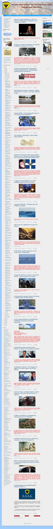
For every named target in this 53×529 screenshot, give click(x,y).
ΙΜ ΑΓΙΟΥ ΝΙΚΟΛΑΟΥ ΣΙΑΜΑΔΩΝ (7, 393)
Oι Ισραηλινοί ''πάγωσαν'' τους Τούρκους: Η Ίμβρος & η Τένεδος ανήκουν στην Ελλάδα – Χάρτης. (25, 368)
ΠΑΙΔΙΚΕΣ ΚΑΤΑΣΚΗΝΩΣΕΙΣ (8, 430)
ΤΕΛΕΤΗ (5, 473)
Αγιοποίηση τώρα (7, 216)
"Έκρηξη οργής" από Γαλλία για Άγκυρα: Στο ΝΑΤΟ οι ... (8, 188)
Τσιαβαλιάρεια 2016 (6, 477)
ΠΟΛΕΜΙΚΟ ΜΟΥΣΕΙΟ (7, 440)
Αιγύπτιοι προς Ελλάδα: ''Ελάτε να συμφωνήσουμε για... (8, 218)
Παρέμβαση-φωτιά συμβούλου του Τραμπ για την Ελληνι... (8, 212)
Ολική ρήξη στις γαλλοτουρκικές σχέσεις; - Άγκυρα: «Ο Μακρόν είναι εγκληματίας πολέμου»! (27, 348)
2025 (5, 66)
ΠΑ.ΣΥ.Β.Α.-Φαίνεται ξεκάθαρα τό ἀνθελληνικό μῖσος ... (8, 147)
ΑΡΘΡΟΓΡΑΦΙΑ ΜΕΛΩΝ (7, 340)
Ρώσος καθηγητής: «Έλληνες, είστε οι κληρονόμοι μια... (7, 251)
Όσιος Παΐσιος (6, 429)
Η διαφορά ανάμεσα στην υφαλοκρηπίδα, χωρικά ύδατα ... (8, 199)
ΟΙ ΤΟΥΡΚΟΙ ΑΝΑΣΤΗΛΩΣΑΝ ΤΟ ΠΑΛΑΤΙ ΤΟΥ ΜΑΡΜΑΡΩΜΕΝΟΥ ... (8, 171)
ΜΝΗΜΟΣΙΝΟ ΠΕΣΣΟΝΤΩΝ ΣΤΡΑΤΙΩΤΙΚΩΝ (8, 419)
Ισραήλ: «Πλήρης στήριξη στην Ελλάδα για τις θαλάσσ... (8, 174)
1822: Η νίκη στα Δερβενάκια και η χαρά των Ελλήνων (8, 106)
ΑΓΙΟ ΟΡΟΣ (5, 332)
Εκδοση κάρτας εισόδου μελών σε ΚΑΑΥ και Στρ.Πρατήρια (7, 20)
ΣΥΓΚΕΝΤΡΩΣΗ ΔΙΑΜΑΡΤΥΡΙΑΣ (6, 461)
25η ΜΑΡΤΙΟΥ (6, 329)
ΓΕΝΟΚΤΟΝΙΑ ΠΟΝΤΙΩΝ (7, 354)
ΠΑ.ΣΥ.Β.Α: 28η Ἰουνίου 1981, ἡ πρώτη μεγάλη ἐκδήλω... (8, 98)
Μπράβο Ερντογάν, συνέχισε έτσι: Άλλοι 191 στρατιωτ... (8, 246)
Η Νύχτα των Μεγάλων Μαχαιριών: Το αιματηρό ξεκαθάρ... (8, 84)
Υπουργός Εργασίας (6, 478)
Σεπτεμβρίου (6, 76)
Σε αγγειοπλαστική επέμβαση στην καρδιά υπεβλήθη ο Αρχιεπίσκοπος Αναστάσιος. (25, 181)
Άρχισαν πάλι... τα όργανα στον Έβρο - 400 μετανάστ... (8, 223)
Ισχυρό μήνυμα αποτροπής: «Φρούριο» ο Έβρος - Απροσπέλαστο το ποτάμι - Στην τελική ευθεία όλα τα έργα (27, 92)
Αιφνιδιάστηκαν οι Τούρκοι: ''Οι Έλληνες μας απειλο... (8, 288)
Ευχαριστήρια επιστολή (7, 383)
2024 (5, 67)
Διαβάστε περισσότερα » (17, 39)
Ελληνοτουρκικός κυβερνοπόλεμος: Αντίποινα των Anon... (8, 271)
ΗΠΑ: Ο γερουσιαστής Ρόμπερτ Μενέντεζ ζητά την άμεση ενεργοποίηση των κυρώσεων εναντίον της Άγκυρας (26, 462)
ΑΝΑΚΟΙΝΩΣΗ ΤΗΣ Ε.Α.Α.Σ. (7, 197)
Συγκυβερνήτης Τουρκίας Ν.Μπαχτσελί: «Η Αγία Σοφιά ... (8, 204)
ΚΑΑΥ (5, 397)
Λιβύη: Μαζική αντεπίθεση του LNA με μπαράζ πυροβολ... (8, 311)
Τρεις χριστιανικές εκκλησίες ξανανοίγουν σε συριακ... (8, 248)
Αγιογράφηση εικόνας (7, 333)
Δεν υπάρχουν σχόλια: (29, 87)
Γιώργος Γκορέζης (6, 355)
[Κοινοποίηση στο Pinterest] (36, 41)
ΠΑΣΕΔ (5, 437)
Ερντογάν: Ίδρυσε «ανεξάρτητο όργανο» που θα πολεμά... (8, 123)
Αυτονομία (5, 342)
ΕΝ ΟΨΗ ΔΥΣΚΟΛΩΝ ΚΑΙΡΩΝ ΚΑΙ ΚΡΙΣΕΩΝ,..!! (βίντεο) (8, 268)
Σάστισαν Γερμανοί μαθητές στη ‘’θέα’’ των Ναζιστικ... (8, 82)
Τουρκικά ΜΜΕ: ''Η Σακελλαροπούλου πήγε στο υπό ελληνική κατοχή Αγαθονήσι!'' (26, 113)
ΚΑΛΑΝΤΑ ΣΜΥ (6, 398)
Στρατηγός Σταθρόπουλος (7, 455)
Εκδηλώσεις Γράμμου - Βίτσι (7, 370)
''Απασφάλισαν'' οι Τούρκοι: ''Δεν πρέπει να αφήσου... (8, 226)
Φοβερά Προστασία (6, 480)
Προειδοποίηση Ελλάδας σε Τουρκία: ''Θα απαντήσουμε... (8, 308)
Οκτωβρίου (6, 75)
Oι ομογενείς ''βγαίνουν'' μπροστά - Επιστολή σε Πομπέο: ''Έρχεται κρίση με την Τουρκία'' (26, 275)
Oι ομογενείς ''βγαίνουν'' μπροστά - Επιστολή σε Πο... (8, 111)
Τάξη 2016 (5, 471)
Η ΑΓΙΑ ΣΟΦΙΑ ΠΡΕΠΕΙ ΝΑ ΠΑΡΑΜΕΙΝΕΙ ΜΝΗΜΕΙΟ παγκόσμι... (8, 116)
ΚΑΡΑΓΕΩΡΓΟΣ (6, 400)
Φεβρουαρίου (7, 316)
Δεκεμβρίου (6, 73)
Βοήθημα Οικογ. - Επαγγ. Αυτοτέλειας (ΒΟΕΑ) (7, 25)
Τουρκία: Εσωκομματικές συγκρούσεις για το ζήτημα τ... (8, 238)
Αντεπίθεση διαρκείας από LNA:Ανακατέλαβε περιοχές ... (8, 231)
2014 (5, 324)
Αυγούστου (6, 77)
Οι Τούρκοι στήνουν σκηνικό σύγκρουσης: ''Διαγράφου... (8, 283)
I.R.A (4, 485)
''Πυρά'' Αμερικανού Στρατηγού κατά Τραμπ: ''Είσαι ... (7, 161)
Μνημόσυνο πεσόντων (7, 420)
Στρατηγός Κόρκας (6, 454)
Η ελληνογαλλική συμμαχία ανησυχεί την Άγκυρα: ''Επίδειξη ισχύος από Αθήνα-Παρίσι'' (27, 297)
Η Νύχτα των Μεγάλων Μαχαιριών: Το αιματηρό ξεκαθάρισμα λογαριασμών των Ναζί (27, 45)
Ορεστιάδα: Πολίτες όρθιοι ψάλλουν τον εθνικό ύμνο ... (8, 214)
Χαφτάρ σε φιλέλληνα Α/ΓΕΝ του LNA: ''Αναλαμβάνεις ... (8, 207)
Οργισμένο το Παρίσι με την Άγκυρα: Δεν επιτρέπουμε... (8, 202)
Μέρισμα (5, 416)
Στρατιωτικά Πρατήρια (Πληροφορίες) (7, 27)
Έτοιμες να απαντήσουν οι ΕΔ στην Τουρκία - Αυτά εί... (8, 301)
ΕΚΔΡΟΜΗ (5, 373)
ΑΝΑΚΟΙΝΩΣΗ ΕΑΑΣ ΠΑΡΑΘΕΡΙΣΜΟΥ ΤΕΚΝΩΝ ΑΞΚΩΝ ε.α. (25, 486)
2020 (5, 72)
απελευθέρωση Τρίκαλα (7, 337)
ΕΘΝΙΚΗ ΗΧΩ (6, 368)
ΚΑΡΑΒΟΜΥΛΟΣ (6, 399)
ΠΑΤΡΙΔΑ (5, 439)
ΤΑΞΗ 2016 (5, 470)
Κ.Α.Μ (5, 396)
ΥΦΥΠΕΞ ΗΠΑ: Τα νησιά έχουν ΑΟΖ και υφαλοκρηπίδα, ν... (8, 296)
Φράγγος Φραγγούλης (7, 482)
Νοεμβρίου (6, 74)
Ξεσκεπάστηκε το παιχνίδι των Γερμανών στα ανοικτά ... (8, 138)
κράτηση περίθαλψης (7, 410)
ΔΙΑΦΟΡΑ (5, 359)
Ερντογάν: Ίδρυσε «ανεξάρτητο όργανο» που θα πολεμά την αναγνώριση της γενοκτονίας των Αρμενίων (26, 393)
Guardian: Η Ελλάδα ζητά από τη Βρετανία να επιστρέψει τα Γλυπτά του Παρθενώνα (26, 439)
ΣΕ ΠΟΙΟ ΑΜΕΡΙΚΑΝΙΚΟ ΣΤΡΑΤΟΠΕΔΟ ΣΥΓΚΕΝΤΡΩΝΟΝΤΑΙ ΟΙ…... (8, 87)
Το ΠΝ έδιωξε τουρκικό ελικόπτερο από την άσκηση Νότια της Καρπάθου (25, 251)
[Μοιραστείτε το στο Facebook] (35, 41)
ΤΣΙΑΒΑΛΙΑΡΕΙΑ (6, 476)
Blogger (30, 523)
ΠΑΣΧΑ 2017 (5, 438)
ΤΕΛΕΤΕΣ (5, 472)
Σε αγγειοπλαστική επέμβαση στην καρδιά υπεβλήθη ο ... (8, 101)
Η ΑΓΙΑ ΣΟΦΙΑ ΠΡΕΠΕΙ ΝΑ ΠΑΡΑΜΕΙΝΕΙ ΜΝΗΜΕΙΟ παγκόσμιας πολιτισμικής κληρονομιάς (26, 321)
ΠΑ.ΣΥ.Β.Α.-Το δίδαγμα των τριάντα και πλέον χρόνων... (8, 291)
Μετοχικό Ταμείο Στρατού (7, 58)
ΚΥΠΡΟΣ (5, 411)
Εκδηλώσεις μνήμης (6, 372)
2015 (5, 323)
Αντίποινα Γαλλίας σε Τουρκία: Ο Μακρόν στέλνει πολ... (7, 154)
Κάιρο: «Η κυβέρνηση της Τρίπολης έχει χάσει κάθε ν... (8, 169)
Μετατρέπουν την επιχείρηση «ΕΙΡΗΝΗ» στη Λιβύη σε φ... (8, 159)
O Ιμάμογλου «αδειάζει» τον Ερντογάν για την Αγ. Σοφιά (8, 221)
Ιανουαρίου (6, 317)
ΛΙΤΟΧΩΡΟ (5, 414)
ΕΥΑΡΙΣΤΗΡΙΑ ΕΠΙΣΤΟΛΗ (7, 381)
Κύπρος (5, 412)
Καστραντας (5, 401)
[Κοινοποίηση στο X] (35, 344)
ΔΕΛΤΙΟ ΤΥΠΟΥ (6, 358)
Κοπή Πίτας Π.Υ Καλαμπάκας (6, 409)
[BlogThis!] (34, 41)
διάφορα (5, 360)
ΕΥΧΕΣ (5, 384)
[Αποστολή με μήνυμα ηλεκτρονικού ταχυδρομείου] (33, 41)
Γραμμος (5, 356)
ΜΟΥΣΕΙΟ (5, 421)
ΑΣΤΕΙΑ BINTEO (6, 341)
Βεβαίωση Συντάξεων (7, 345)
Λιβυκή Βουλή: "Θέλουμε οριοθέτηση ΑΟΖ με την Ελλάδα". (8, 241)
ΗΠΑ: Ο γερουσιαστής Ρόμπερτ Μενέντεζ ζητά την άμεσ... (8, 131)
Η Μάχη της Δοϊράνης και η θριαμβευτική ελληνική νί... (8, 126)
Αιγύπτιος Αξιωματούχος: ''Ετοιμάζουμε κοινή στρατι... (8, 306)
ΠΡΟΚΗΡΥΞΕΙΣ (6, 443)
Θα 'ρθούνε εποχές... (7, 149)
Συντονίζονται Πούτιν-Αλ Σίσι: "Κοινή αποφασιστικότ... (8, 256)
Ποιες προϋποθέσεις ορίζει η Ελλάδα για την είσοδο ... (8, 136)
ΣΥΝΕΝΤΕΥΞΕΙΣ (6, 463)
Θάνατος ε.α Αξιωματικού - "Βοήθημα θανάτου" (7, 22)
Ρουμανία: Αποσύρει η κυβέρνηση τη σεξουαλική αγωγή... (8, 228)
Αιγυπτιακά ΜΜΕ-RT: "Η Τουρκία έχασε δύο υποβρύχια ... (8, 103)
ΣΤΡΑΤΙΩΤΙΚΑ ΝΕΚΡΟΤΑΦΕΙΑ (6, 457)
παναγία (5, 432)
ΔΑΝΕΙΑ (5, 357)
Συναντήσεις (5, 462)
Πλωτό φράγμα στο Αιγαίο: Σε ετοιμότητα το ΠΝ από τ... (8, 177)
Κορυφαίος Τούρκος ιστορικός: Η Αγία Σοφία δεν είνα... (8, 253)
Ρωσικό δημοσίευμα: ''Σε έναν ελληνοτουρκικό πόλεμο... (8, 266)
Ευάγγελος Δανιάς (6, 380)
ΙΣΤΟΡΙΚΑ (5, 395)
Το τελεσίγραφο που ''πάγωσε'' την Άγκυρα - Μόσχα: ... (8, 193)
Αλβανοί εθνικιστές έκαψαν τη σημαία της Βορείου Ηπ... (8, 273)
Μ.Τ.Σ (5, 415)
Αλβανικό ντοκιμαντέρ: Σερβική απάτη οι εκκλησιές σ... (8, 276)
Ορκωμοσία (5, 428)
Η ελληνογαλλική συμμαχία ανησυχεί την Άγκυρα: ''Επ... (8, 113)
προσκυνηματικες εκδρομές (7, 444)
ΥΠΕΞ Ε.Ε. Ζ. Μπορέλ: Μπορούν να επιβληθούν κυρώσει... (8, 243)
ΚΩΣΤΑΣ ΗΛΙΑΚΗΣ (6, 413)
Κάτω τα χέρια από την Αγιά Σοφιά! (8, 143)
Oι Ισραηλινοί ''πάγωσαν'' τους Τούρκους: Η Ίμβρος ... (8, 121)
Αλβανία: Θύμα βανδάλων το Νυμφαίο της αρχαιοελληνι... (8, 209)
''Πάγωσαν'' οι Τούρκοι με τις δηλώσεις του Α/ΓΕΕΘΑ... (8, 298)
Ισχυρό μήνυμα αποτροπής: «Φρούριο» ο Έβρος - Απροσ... (8, 90)
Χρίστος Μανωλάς (6, 483)
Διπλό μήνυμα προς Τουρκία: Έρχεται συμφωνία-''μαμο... (7, 195)
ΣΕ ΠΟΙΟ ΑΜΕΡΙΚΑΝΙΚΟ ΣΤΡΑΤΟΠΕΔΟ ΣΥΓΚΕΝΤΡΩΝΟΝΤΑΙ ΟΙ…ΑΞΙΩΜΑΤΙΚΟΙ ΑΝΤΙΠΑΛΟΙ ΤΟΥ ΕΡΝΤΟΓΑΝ (25, 70)
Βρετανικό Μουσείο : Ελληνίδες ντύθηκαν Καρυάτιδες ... (8, 183)
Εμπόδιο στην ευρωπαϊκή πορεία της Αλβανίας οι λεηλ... (8, 166)
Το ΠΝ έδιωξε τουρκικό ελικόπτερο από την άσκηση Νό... (8, 108)
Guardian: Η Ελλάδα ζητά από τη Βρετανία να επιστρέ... (8, 128)
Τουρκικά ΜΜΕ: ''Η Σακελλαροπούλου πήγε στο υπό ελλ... (8, 93)
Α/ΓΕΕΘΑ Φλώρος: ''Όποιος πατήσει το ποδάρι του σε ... (8, 145)
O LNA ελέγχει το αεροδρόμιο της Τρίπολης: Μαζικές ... (8, 303)
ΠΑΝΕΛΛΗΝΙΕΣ (6, 433)
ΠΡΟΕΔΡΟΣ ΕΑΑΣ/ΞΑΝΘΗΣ (7, 441)
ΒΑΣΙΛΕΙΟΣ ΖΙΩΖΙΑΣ (6, 343)
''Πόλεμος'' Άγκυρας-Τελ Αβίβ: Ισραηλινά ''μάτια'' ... (8, 258)
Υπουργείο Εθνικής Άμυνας (7, 57)
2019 (5, 318)
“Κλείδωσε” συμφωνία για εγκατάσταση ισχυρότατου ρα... (8, 151)
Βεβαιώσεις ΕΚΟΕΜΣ (7, 344)
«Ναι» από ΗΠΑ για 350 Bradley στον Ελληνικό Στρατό (8, 236)
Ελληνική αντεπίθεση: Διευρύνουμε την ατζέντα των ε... (7, 278)
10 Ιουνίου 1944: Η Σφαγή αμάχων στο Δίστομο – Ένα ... (8, 233)
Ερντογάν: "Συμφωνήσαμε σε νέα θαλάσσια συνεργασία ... (8, 293)
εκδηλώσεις (5, 369)
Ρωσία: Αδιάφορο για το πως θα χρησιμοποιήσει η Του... (8, 286)
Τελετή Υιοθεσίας (6, 475)
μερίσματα (5, 417)
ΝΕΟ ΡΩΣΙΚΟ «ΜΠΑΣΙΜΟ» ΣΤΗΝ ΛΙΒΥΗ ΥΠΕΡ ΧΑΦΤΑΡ (8, 96)
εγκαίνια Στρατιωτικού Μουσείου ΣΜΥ (7, 367)
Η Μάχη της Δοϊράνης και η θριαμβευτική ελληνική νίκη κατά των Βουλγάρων (25, 416)
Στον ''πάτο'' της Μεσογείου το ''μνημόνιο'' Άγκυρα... (8, 156)
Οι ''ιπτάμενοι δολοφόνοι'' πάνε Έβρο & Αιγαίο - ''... (8, 261)
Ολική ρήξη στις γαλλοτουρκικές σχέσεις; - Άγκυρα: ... (8, 118)
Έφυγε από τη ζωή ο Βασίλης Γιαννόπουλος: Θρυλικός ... (8, 185)
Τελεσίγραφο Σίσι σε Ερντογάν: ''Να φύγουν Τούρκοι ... (8, 281)
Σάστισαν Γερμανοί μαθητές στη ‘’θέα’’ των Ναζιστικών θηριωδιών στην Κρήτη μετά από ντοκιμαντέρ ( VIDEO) (26, 21)
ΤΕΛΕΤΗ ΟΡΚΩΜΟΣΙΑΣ (7, 474)
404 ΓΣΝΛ (5, 330)
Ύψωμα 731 (5, 479)
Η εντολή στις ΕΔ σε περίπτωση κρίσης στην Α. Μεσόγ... (7, 190)
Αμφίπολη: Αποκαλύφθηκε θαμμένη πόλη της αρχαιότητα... (8, 164)
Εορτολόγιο (47, 68)
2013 (5, 325)
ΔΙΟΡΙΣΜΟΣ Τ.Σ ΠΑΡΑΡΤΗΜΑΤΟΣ (6, 361)
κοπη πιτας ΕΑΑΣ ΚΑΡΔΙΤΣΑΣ (6, 408)
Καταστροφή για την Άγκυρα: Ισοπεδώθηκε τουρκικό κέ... (8, 263)
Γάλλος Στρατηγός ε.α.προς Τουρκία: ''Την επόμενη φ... (8, 141)
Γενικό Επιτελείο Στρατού (7, 59)
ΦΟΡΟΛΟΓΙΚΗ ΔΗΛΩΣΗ (7, 481)
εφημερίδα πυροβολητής (7, 385)
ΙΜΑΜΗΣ (5, 394)
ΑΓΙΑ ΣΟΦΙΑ (5, 331)
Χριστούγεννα (6, 484)
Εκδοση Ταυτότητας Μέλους (7, 18)
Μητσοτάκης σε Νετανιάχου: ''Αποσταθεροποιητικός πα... (8, 179)
